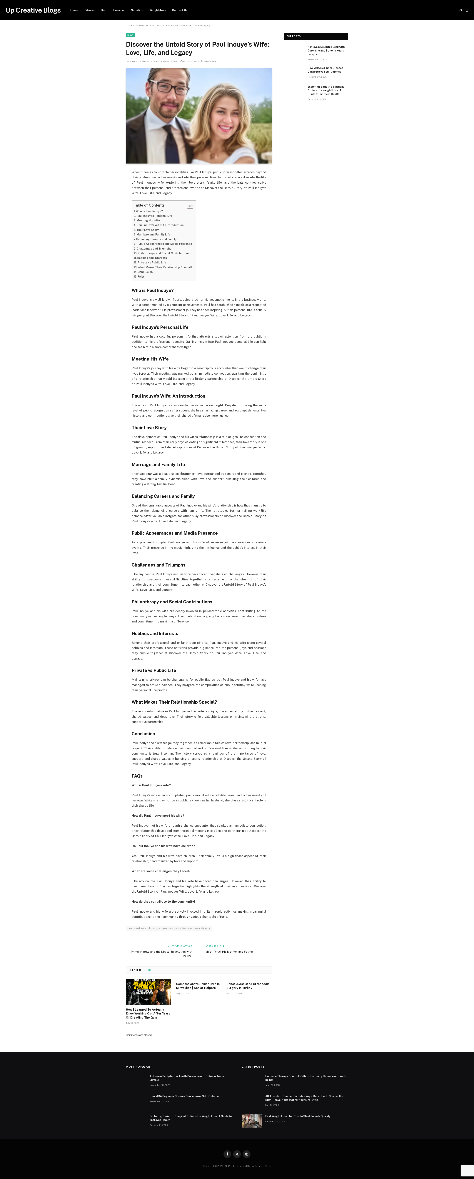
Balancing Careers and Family (156, 239)
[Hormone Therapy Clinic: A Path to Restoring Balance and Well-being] (252, 1081)
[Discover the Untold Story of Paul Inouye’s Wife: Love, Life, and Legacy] (199, 116)
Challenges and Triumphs (154, 248)
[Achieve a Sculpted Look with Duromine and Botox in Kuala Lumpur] (294, 52)
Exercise (119, 10)
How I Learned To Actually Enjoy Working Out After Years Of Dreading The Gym (148, 1013)
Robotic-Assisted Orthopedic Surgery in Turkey (247, 986)
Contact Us (179, 10)
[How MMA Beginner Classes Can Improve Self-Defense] (294, 73)
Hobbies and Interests (152, 257)
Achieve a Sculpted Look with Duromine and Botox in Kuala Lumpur (326, 50)
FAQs (141, 276)
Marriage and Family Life (153, 234)
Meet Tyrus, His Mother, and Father (229, 951)
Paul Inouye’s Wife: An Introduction (160, 225)
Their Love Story (147, 229)
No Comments (191, 61)
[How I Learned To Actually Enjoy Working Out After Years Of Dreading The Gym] (148, 992)
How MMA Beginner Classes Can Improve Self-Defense (325, 70)
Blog (130, 35)
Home (74, 10)
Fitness (90, 10)
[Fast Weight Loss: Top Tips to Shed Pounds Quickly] (252, 1121)
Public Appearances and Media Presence (164, 243)
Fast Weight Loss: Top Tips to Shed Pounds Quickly (298, 1116)
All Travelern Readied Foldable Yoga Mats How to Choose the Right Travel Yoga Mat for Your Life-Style (304, 1098)
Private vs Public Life (152, 262)
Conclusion (145, 271)
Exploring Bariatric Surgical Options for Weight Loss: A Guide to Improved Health (326, 90)
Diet (104, 10)
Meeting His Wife (148, 220)
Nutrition (137, 10)
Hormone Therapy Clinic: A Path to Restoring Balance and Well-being (305, 1078)
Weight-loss (157, 10)
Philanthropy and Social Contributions (163, 253)
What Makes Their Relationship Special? (165, 267)
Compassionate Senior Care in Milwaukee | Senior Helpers (198, 986)
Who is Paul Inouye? (149, 211)
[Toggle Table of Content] (188, 205)
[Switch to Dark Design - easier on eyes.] (466, 10)
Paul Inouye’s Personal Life (154, 215)
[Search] (461, 10)
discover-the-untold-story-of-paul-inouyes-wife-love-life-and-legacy (169, 928)
